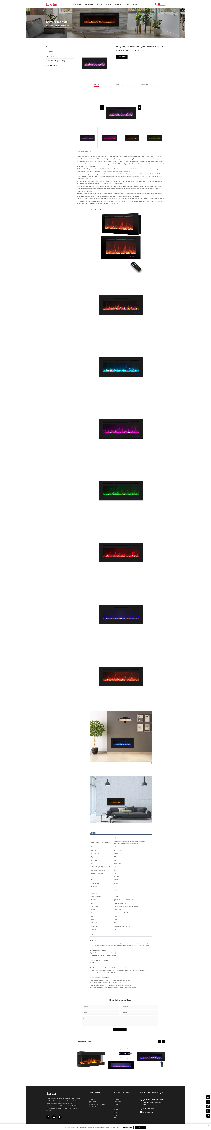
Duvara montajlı (65, 25)
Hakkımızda (89, 4)
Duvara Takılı (50, 51)
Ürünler (99, 4)
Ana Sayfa (77, 4)
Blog (115, 1117)
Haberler (118, 4)
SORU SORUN (122, 57)
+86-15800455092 (148, 1108)
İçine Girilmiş (50, 56)
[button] (159, 1041)
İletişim (135, 4)
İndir (127, 4)
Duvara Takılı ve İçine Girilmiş (55, 61)
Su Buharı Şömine (51, 65)
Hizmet (108, 4)
